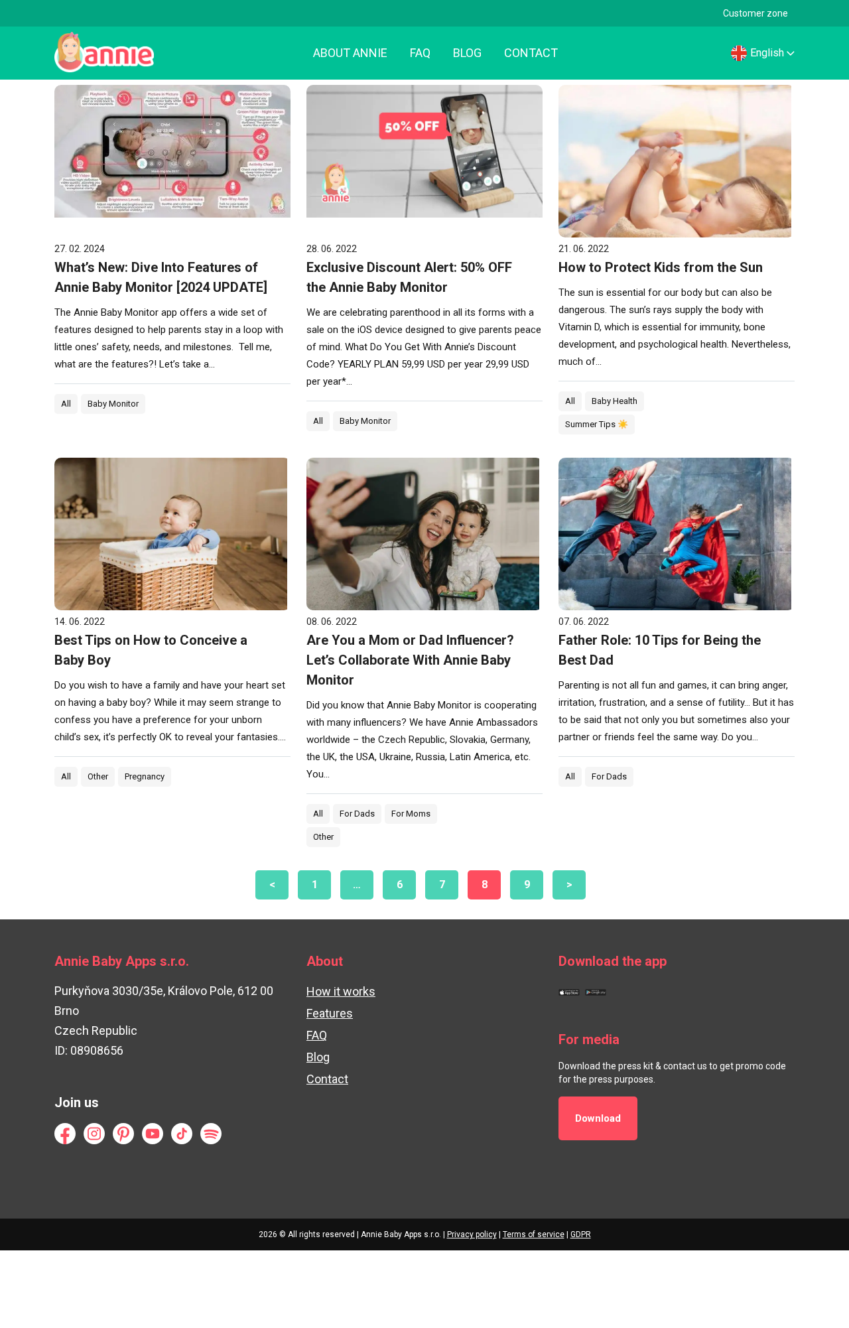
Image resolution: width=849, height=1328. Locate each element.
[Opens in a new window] (569, 991)
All (66, 404)
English (767, 52)
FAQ (420, 53)
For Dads (357, 814)
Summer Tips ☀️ (596, 424)
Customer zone (755, 13)
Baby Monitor (113, 404)
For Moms (410, 814)
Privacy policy (472, 1234)
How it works (340, 991)
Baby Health (614, 401)
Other (98, 776)
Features (329, 1013)
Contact (531, 53)
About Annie (350, 53)
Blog (467, 53)
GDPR (580, 1234)
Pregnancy (144, 776)
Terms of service (533, 1234)
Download (598, 1118)
